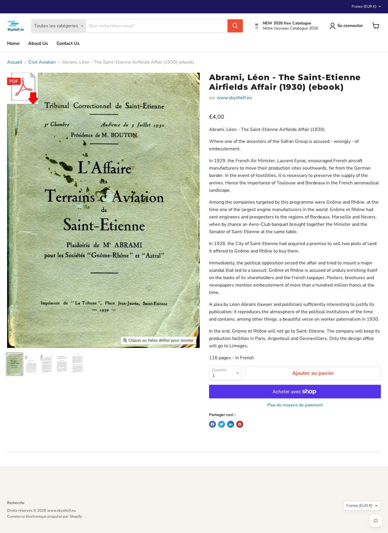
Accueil (14, 62)
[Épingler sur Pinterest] (239, 424)
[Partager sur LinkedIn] (230, 424)
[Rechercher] (235, 25)
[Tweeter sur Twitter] (221, 424)
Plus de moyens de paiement (295, 405)
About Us (38, 43)
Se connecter (350, 25)
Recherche (15, 502)
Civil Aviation (42, 62)
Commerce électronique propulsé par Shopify (44, 516)
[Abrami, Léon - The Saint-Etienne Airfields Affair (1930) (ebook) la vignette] (15, 364)
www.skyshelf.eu (234, 98)
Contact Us (68, 43)
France (364, 6)
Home (13, 43)
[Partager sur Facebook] (212, 424)
